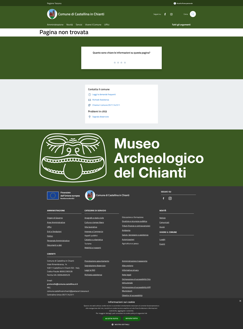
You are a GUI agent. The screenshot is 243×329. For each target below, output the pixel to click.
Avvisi (162, 226)
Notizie (162, 217)
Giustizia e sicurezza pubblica (134, 221)
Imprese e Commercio (94, 231)
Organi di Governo (55, 217)
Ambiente (126, 230)
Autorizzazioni (128, 239)
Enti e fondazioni (54, 231)
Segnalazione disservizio (95, 265)
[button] (121, 324)
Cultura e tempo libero (94, 222)
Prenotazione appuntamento (97, 261)
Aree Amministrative (56, 222)
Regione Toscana (54, 3)
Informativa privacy (130, 270)
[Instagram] (170, 14)
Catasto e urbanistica (94, 239)
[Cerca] (193, 14)
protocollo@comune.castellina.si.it (62, 284)
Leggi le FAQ (90, 270)
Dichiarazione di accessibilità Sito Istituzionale (136, 281)
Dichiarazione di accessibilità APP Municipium (136, 289)
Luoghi (162, 239)
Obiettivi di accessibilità (132, 295)
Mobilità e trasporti (93, 247)
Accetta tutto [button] (111, 319)
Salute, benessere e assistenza (135, 234)
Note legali (126, 274)
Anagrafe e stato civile (94, 217)
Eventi (162, 243)
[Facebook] (164, 14)
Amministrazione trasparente (134, 261)
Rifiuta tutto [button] (132, 318)
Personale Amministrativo (58, 240)
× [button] (240, 301)
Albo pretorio (127, 265)
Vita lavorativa (91, 226)
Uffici (49, 226)
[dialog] (121, 313)
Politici (50, 236)
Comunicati (164, 222)
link (146, 313)
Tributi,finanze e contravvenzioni (136, 225)
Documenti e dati (54, 245)
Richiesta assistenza (93, 274)
